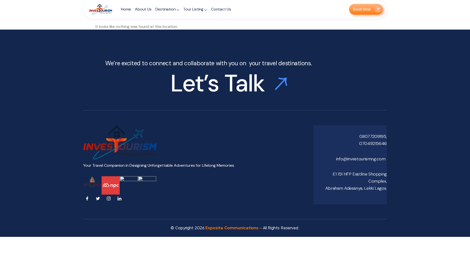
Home (126, 9)
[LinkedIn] (120, 199)
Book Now (362, 9)
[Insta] (110, 199)
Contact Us (221, 9)
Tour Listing (193, 9)
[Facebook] (88, 199)
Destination (165, 9)
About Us (143, 9)
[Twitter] (99, 199)
